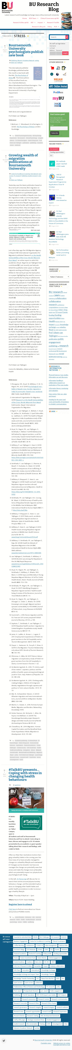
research (39, 143)
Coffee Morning (19, 945)
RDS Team (32, 18)
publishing (33, 143)
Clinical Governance (59, 941)
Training (42, 1024)
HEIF (53, 962)
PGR (55, 27)
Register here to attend (20, 904)
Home (24, 18)
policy (16, 755)
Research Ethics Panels (49, 1003)
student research (33, 176)
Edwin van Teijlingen (17, 62)
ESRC (53, 312)
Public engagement (56, 991)
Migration (39, 752)
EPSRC (40, 949)
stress (12, 145)
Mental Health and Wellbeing (27, 752)
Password (59, 50)
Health (39, 748)
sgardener (18, 785)
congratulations (53, 307)
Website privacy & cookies (61, 1043)
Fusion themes (42, 958)
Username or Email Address (53, 48)
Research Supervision (60, 1011)
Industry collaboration (57, 966)
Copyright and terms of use (61, 1045)
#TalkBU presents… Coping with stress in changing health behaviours (25, 775)
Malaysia (38, 750)
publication (26, 143)
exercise (38, 917)
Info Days (17, 970)
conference (60, 305)
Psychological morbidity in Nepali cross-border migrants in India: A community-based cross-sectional (27, 389)
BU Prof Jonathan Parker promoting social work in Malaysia (59, 253)
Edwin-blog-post (33, 140)
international (34, 174)
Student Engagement (53, 1020)
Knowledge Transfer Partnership (24, 978)
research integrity (49, 1007)
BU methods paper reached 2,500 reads (61, 163)
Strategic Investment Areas (36, 1020)
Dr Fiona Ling (21, 879)
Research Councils (53, 349)
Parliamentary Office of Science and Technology (29, 987)
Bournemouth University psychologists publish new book (26, 50)
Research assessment (29, 999)
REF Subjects (62, 995)
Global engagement (55, 958)
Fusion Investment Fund (27, 958)
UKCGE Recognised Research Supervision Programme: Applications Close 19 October (57, 181)
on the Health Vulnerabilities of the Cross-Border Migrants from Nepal (25, 257)
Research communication (59, 999)
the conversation (32, 1024)
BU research (21, 138)
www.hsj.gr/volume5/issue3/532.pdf (25, 537)
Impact (40, 23)
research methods (62, 1007)
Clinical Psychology (31, 138)
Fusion (62, 318)
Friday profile (47, 954)
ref (58, 346)
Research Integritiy (35, 1007)
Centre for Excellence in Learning (20, 174)
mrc (37, 978)
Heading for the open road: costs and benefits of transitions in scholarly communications (59, 402)
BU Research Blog (44, 6)
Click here (12, 909)
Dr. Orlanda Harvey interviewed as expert (58, 199)
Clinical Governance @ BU (49, 18)
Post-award (18, 991)
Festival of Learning (35, 954)
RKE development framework (50, 1016)
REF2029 (17, 999)
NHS (57, 978)
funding (51, 315)
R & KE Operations (28, 995)
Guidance (30, 962)
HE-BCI (46, 962)
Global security (21, 748)
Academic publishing (21, 740)
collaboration (60, 298)
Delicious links (63, 945)
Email (51, 125)
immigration (26, 750)
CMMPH (57, 295)
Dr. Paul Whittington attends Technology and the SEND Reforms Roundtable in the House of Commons (58, 217)
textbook (17, 145)
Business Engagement (20, 941)
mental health (14, 752)
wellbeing (31, 922)
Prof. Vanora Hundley (63, 336)
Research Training (32, 1016)
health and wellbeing (16, 750)
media (57, 327)
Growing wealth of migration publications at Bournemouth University (23, 162)
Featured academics (30, 745)
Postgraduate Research (31, 991)
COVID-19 (39, 945)
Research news (14, 757)
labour (33, 750)
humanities (37, 966)
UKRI (53, 412)
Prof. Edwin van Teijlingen (26, 755)
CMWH (63, 295)
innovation (57, 324)
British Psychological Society (23, 135)
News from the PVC (47, 978)
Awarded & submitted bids (22, 937)
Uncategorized (14, 759)
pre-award (44, 991)
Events (65, 312)
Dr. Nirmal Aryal (32, 740)
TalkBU (25, 922)
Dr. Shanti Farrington (21, 140)
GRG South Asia (31, 748)
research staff (24, 757)
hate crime (38, 962)
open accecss (18, 983)
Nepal (11, 755)
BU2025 (64, 937)
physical (38, 919)
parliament (38, 983)
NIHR (57, 330)
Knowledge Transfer (48, 974)
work (21, 759)
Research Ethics (34, 1003)
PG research (17, 176)
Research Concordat (20, 1003)
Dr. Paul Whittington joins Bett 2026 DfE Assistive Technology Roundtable (59, 237)
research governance (20, 1007)
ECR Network (31, 949)
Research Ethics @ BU (21, 23)
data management (51, 945)
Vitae (66, 1024)
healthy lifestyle (30, 919)
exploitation (19, 745)
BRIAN (35, 937)
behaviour (28, 917)
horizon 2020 (59, 321)
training (59, 357)
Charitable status (46, 1043)
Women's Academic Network (25, 60)
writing (37, 60)
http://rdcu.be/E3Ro (20, 510)
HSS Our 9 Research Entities (23, 966)
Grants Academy (19, 962)
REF (32, 23)
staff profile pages (19, 1020)
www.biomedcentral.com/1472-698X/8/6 (26, 553)
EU (57, 312)
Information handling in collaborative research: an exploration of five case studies (58, 383)
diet (33, 917)
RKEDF (57, 354)
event (60, 312)
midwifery (63, 327)
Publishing (14, 60)
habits (18, 919)
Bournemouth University (9, 7)
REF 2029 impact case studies (46, 995)
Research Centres (43, 999)
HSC (64, 321)
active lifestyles (19, 917)
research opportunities (33, 1011)
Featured (12, 919)
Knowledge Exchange (48, 970)
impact (51, 325)
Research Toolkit (53, 23)
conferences (30, 945)
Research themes (19, 1016)
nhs (55, 330)
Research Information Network (55, 368)
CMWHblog (52, 298)
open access (63, 330)
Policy (50, 27)
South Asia (33, 757)
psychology (38, 755)
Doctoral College (63, 307)
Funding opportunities (60, 954)
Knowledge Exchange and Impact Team (26, 974)
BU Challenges (44, 937)
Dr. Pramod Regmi (53, 310)
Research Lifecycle (38, 27)
